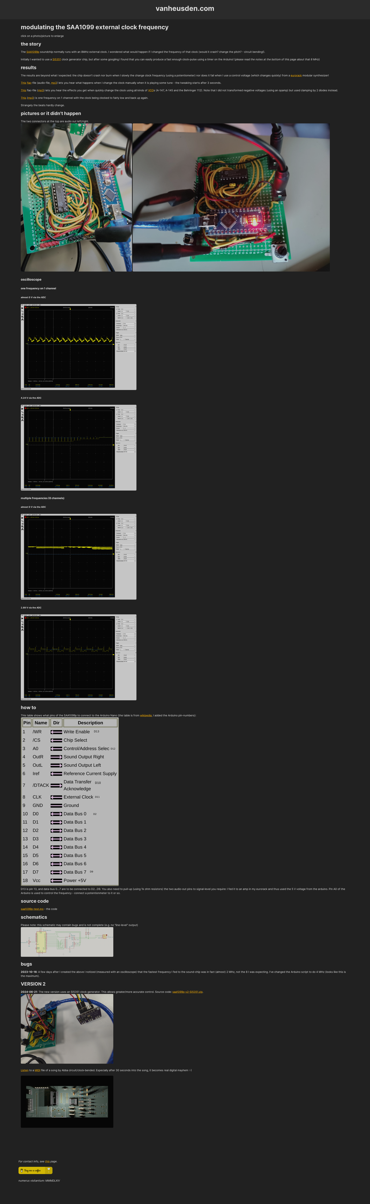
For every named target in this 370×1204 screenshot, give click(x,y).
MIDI (37, 1070)
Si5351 (56, 59)
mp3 (54, 82)
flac (29, 82)
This (23, 82)
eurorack (296, 75)
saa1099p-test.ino (32, 908)
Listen (24, 1070)
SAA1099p (32, 51)
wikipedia (146, 715)
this (47, 1161)
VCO (151, 90)
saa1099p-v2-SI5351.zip (187, 991)
